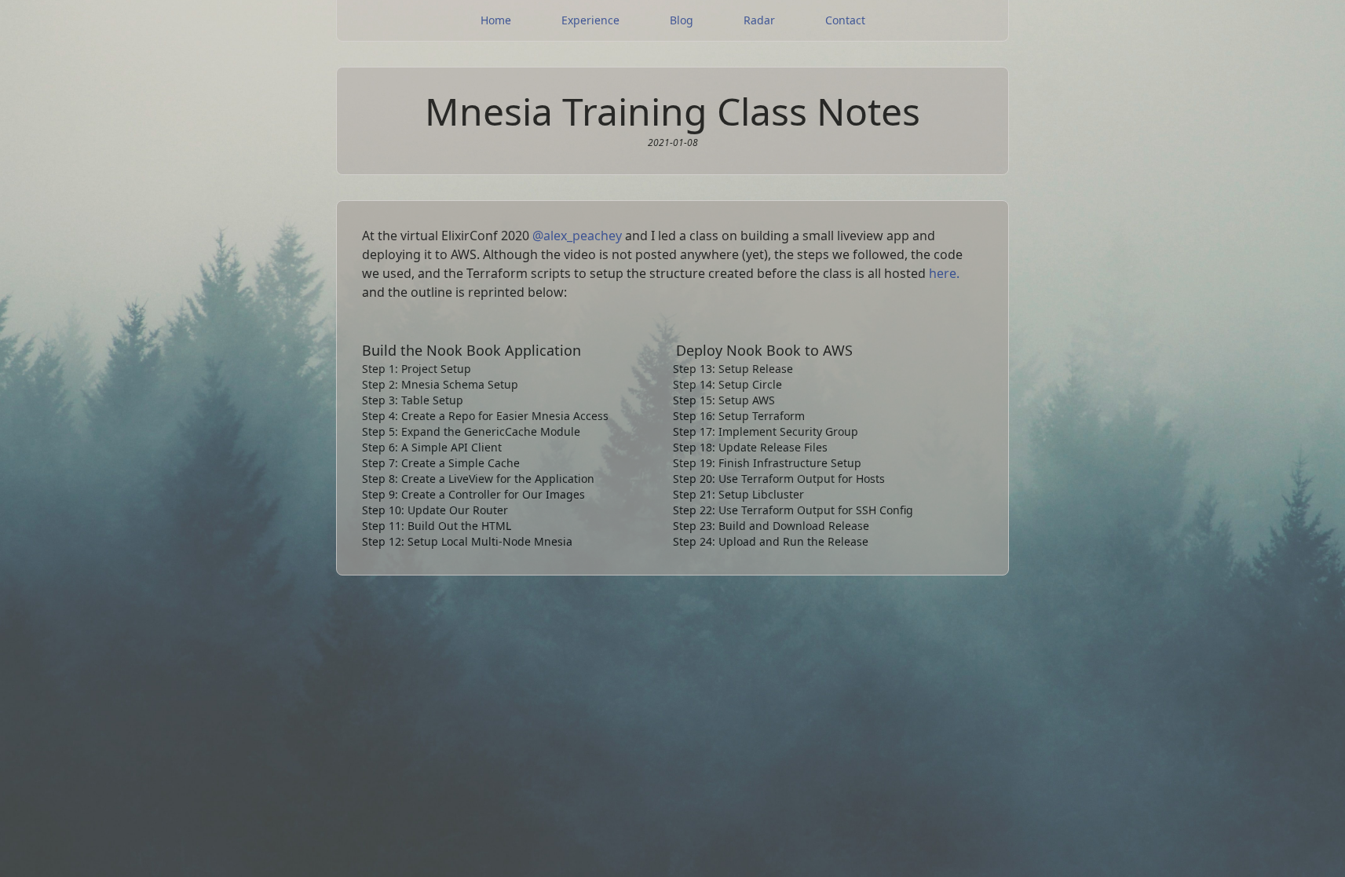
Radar (759, 20)
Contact (845, 20)
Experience (590, 20)
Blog (681, 20)
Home (496, 20)
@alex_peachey (577, 235)
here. (944, 273)
